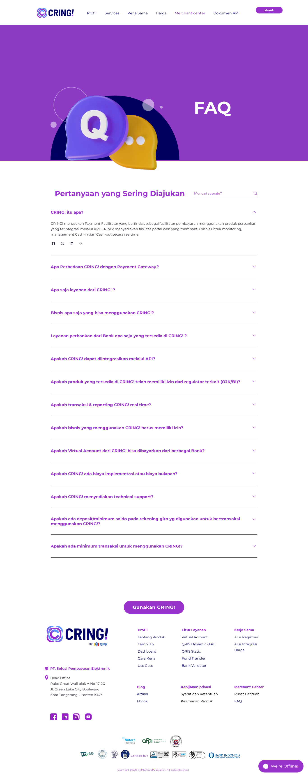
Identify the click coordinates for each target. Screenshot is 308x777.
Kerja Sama (244, 630)
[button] (53, 243)
